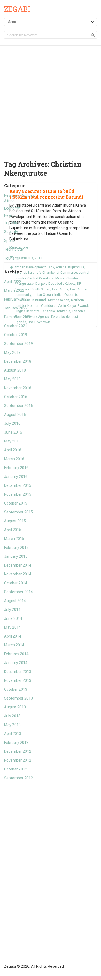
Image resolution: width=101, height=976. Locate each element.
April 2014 (12, 636)
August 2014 (15, 601)
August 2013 (15, 707)
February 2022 (16, 299)
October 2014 (15, 583)
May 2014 (12, 627)
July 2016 (12, 423)
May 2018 (12, 379)
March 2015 (14, 538)
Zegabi (17, 9)
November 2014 (17, 574)
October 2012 (15, 769)
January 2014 (15, 663)
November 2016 (17, 388)
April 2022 (12, 281)
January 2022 (15, 308)
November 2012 (17, 760)
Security (11, 231)
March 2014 (14, 645)
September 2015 (18, 512)
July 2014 (12, 609)
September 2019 (18, 343)
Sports (9, 240)
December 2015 (17, 485)
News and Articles (19, 195)
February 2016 (16, 468)
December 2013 (17, 671)
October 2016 (15, 397)
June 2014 (13, 618)
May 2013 (12, 725)
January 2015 (15, 556)
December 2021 (17, 317)
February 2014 (16, 654)
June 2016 (13, 432)
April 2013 (12, 734)
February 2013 (16, 742)
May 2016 (12, 441)
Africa (9, 201)
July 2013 (12, 716)
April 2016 (12, 450)
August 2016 (15, 414)
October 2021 (15, 326)
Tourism (11, 258)
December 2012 (17, 751)
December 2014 (17, 565)
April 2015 (12, 530)
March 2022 (14, 290)
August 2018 (15, 370)
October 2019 (15, 335)
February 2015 (16, 547)
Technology (14, 249)
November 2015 (17, 494)
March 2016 (14, 459)
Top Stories (13, 223)
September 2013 (18, 698)
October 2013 (15, 689)
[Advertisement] (50, 98)
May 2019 (12, 352)
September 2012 (18, 778)
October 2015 (15, 503)
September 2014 (18, 592)
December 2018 (17, 361)
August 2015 (15, 521)
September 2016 (18, 406)
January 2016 (15, 476)
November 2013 (17, 680)
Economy (12, 208)
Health (9, 215)
